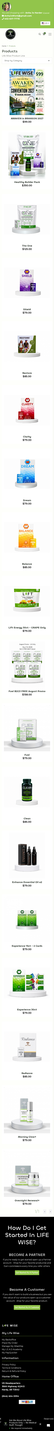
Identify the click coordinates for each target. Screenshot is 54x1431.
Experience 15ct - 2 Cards (27, 945)
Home (4, 46)
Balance (27, 564)
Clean (27, 818)
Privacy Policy (9, 1364)
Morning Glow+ (27, 1136)
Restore (27, 373)
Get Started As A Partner (27, 1272)
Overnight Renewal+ (27, 1200)
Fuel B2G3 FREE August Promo (27, 691)
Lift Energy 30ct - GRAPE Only (27, 627)
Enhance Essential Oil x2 (27, 882)
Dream (27, 500)
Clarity (27, 436)
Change (46, 13)
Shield (27, 309)
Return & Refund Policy (14, 1371)
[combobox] (45, 23)
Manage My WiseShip (12, 1346)
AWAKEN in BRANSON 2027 (27, 118)
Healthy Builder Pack (27, 182)
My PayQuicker (9, 1352)
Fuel (27, 754)
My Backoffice (9, 1339)
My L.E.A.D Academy (12, 1349)
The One (27, 245)
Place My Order (10, 1343)
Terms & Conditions (11, 1368)
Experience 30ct (27, 1009)
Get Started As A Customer (27, 1307)
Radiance (27, 1073)
